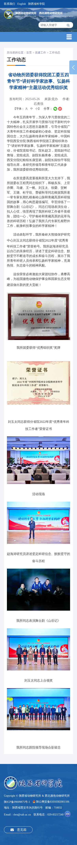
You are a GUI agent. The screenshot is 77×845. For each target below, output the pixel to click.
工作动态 (54, 52)
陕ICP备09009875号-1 (17, 801)
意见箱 (21, 829)
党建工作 (40, 52)
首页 (29, 52)
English (21, 3)
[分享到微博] (60, 109)
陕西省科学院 (36, 3)
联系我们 (9, 3)
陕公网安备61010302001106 (52, 801)
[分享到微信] (55, 109)
